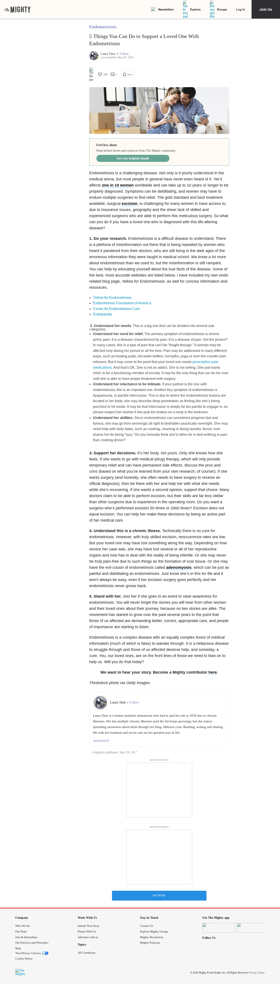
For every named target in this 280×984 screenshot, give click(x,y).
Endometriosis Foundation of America (122, 303)
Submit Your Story (89, 925)
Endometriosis (103, 26)
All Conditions (86, 952)
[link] (17, 9)
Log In (240, 9)
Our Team (21, 931)
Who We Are (22, 925)
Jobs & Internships (26, 937)
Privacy (253, 972)
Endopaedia (102, 314)
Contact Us (146, 925)
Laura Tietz (108, 53)
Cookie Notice (24, 958)
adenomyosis (178, 567)
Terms (261, 972)
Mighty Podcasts (150, 942)
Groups (222, 9)
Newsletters (166, 9)
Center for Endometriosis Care (116, 309)
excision (129, 203)
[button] (124, 54)
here (212, 672)
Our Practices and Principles (31, 942)
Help (18, 948)
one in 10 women (118, 185)
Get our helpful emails (133, 158)
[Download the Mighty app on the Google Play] (253, 928)
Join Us (265, 9)
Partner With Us (87, 931)
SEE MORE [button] (159, 895)
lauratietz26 (101, 740)
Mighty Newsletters (151, 937)
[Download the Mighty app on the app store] (218, 928)
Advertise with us (88, 937)
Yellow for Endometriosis (112, 297)
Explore (195, 9)
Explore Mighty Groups (154, 931)
